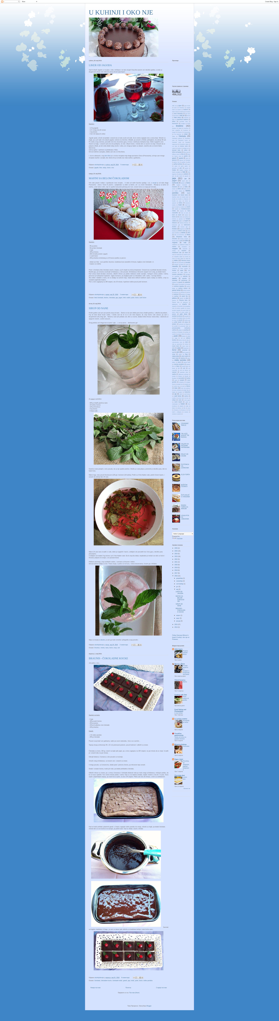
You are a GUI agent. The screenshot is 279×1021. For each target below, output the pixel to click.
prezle (180, 320)
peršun (176, 296)
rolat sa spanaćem (177, 344)
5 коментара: (125, 164)
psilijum (180, 330)
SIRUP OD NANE (98, 308)
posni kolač (185, 310)
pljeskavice (175, 304)
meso (173, 258)
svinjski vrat (187, 384)
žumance (183, 410)
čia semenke (177, 134)
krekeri (186, 215)
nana (106, 648)
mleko (176, 260)
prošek (176, 326)
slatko (173, 362)
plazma (174, 300)
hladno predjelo (176, 172)
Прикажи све (187, 788)
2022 (176, 559)
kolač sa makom (180, 207)
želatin (183, 404)
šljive (177, 366)
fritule (188, 154)
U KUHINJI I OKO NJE (121, 12)
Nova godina (184, 268)
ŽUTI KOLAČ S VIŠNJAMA (185, 496)
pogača (184, 304)
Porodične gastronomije (178, 734)
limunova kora (181, 236)
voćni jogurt (187, 400)
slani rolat (175, 358)
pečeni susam (186, 290)
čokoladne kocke (106, 980)
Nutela (174, 270)
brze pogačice (176, 130)
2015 (176, 624)
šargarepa (185, 348)
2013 (176, 627)
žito (184, 408)
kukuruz (174, 222)
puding (186, 330)
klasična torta (175, 197)
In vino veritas (178, 713)
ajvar (179, 105)
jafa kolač (179, 176)
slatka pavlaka (147, 980)
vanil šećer (142, 297)
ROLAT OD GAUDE (184, 455)
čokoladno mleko (184, 144)
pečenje (183, 292)
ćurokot (179, 148)
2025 (176, 551)
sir (178, 352)
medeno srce (187, 254)
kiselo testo (184, 195)
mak (185, 242)
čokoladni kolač (117, 980)
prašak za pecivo (177, 316)
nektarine (174, 268)
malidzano (174, 244)
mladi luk (188, 258)
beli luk (182, 115)
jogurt (120, 297)
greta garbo (184, 166)
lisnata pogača (184, 238)
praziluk (187, 316)
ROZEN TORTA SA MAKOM (184, 506)
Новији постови (95, 987)
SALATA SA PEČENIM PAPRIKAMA (185, 445)
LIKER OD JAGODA (100, 65)
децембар (179, 578)
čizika (173, 136)
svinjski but (179, 384)
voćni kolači (178, 402)
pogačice (174, 306)
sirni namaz (186, 352)
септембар (180, 584)
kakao (188, 183)
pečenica (176, 292)
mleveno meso (185, 260)
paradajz (174, 280)
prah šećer (183, 314)
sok (118, 648)
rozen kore (175, 346)
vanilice (174, 398)
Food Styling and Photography (180, 710)
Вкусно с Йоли (179, 664)
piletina (174, 298)
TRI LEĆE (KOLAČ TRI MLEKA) (185, 435)
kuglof (186, 220)
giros (187, 158)
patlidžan (187, 282)
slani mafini (184, 356)
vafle (180, 394)
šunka (188, 378)
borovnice (175, 123)
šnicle (173, 368)
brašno (106, 297)
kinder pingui (178, 190)
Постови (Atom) (134, 992)
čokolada (112, 297)
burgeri (174, 132)
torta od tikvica (177, 390)
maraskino (184, 246)
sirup (115, 648)
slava (179, 362)
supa (176, 380)
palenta (185, 276)
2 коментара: (124, 294)
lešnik (183, 232)
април (178, 615)
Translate (179, 538)
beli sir (188, 115)
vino (112, 167)
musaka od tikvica (179, 264)
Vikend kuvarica (179, 680)
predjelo (174, 318)
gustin (186, 168)
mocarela (181, 262)
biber (173, 119)
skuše (180, 354)
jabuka (180, 174)
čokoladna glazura (177, 138)
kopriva (182, 210)
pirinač (181, 298)
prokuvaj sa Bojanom (184, 324)
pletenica (185, 302)
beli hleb (176, 115)
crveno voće (184, 146)
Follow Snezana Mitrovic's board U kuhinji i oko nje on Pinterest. (180, 637)
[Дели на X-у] (137, 165)
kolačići (176, 209)
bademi (185, 109)
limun (188, 234)
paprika (174, 278)
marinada (185, 248)
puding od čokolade (177, 332)
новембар (179, 581)
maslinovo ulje (176, 252)
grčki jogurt (187, 164)
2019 (176, 567)
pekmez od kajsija (185, 294)
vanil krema (187, 394)
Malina (185, 682)
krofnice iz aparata (177, 218)
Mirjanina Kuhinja (180, 744)
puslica (188, 334)
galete (186, 156)
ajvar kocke (187, 105)
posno (174, 314)
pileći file (185, 296)
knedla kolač (185, 197)
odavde (102, 640)
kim (189, 188)
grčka (188, 162)
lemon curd (181, 230)
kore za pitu (184, 212)
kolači (188, 207)
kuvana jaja (184, 226)
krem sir (174, 216)
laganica (182, 228)
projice (174, 324)
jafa (173, 176)
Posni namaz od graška (186, 698)
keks (186, 187)
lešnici (177, 232)
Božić (188, 123)
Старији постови (161, 987)
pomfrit (180, 306)
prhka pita (187, 320)
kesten (174, 188)
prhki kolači (177, 322)
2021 (176, 562)
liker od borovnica (179, 234)
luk (181, 240)
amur (175, 107)
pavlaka (176, 284)
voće (180, 400)
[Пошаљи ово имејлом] (133, 165)
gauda (181, 158)
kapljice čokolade (182, 184)
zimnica (179, 408)
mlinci (175, 262)
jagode (96, 167)
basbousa (182, 111)
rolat (186, 342)
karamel (174, 186)
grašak (183, 162)
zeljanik (181, 406)
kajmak (182, 183)
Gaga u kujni (178, 759)
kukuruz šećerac (184, 222)
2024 (176, 553)
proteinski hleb (184, 326)
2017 (176, 573)
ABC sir (174, 105)
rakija (104, 167)
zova (189, 408)
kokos (180, 203)
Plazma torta (175, 302)
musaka (187, 262)
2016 (176, 576)
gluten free (176, 162)
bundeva (185, 130)
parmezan (184, 280)
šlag (186, 354)
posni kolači (175, 312)
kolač (132, 980)
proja (186, 322)
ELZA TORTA (185, 474)
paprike (184, 278)
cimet (186, 134)
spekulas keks (184, 372)
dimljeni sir (185, 148)
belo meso (177, 117)
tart (183, 386)
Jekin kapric (178, 649)
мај (177, 589)
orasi (181, 270)
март (178, 618)
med (173, 254)
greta (176, 166)
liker (100, 167)
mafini (128, 297)
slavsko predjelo (179, 364)
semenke (184, 350)
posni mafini (185, 312)
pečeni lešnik (176, 290)
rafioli (189, 336)
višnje (174, 400)
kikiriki (185, 188)
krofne (181, 216)
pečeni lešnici (183, 288)
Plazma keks (183, 300)
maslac (174, 250)
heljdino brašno (183, 170)
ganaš (125, 980)
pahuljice (188, 274)
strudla (174, 376)
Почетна (128, 987)
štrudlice (174, 378)
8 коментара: (125, 977)
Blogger (149, 1006)
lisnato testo (175, 240)
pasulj (180, 282)
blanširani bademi (182, 119)
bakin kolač (175, 111)
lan (187, 228)
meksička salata (178, 256)
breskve (174, 128)
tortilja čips (185, 390)
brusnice (186, 128)
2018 (176, 570)
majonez (175, 242)
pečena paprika (179, 286)
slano (188, 358)
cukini (173, 148)
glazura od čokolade (184, 160)
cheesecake (187, 132)
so (178, 368)
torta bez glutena (185, 388)
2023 (176, 556)
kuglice (180, 220)
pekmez (176, 294)
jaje (185, 178)
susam (182, 380)
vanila (186, 396)
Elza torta (186, 152)
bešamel (186, 117)
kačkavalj (175, 183)
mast (186, 252)
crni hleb (174, 146)
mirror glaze (180, 258)
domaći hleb (176, 150)
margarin (175, 248)
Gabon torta (177, 156)
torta (175, 388)
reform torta (182, 340)
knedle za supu (176, 201)
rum (173, 348)
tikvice (188, 386)
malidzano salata (184, 244)
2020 (176, 564)
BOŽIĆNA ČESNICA (184, 485)
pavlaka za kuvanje (185, 284)
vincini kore (181, 398)
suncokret (181, 378)
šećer (108, 167)
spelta (174, 374)
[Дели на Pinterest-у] (141, 165)
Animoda (181, 107)
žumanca (176, 410)
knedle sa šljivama (183, 199)
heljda (174, 170)
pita (187, 298)
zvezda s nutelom (176, 414)
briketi (180, 128)
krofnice (187, 216)
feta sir (183, 154)
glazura (174, 160)
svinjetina (181, 382)
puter (132, 297)
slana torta (175, 356)
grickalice (174, 168)
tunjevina (187, 392)
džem (185, 150)
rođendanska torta (177, 342)
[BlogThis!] (135, 165)
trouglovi (180, 392)
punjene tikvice (181, 334)
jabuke (186, 174)
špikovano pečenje (183, 374)
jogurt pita (185, 180)
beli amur (187, 113)
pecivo (188, 292)
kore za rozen (176, 215)
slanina (183, 358)
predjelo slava (181, 318)
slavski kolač (187, 362)
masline (184, 250)
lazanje (174, 230)
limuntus (97, 648)
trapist (173, 392)
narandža (175, 266)
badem (179, 109)
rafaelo (183, 336)
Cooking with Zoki (180, 695)
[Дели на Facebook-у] (139, 165)
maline (174, 246)
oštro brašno (184, 272)
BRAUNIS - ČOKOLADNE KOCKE (108, 658)
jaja (117, 297)
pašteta (174, 282)
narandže (185, 266)
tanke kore (177, 386)
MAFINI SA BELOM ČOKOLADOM (109, 178)
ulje (175, 394)
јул (177, 586)
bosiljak (183, 123)
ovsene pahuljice (177, 274)
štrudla (180, 376)
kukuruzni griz (176, 224)
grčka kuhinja (178, 164)
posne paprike (181, 308)
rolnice (186, 344)
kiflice (179, 188)
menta (103, 648)
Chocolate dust (179, 775)
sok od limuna (184, 370)
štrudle (186, 376)
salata (179, 348)
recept (155, 183)
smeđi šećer (185, 366)
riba (188, 340)
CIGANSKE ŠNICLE (185, 424)
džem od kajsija (176, 152)
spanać (174, 372)
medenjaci (179, 254)
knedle (174, 199)
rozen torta (185, 346)
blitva (173, 121)
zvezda (186, 412)
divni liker (108, 156)
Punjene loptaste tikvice (185, 652)
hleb (184, 172)
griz (181, 168)
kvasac (174, 228)
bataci (188, 111)
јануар (178, 621)
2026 (176, 548)
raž (181, 338)
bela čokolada (98, 297)
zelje (187, 406)
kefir (124, 297)
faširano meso (175, 154)
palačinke (177, 276)
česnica (180, 132)
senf (173, 352)
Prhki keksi (186, 746)
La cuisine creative (180, 719)
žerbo (173, 408)
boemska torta (183, 121)
